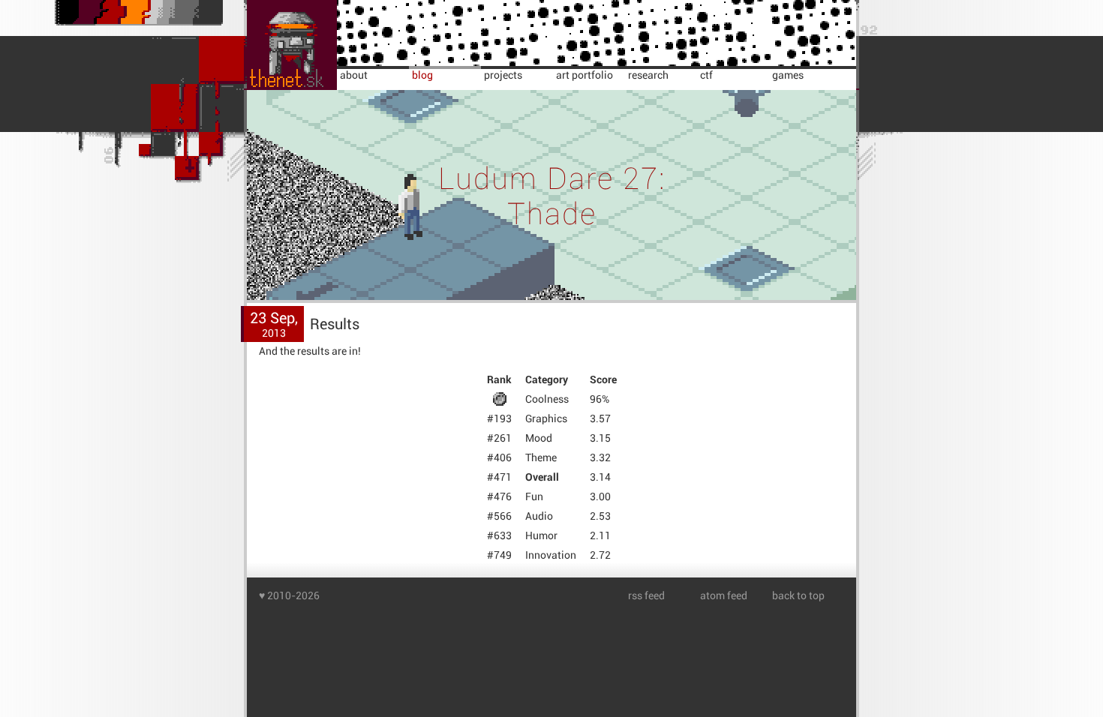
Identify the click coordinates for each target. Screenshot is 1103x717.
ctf (706, 75)
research (648, 75)
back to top (798, 596)
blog (422, 75)
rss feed (646, 596)
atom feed (723, 596)
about (354, 75)
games (788, 75)
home (263, 6)
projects (503, 75)
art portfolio (584, 75)
